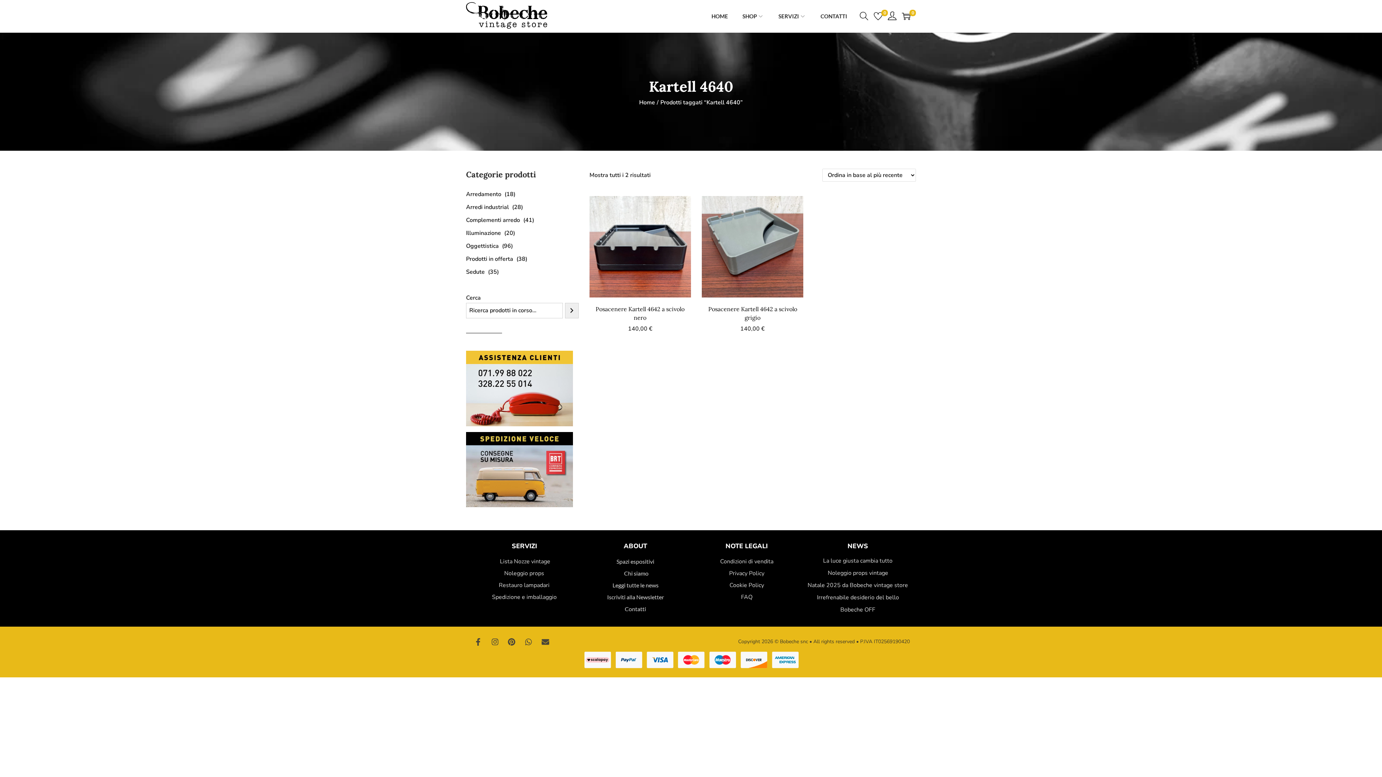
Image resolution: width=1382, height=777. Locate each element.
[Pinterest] (512, 642)
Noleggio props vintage (858, 573)
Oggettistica (482, 246)
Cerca (473, 298)
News (858, 546)
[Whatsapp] (529, 642)
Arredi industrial (487, 207)
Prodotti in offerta (489, 259)
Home (647, 102)
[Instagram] (495, 642)
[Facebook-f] (478, 642)
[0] (878, 16)
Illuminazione (483, 233)
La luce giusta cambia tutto (858, 561)
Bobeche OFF (857, 610)
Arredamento (483, 194)
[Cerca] (572, 310)
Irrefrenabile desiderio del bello (858, 597)
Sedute (475, 272)
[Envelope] (545, 642)
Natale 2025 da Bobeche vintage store (858, 585)
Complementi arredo (493, 220)
